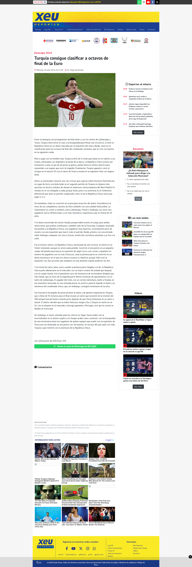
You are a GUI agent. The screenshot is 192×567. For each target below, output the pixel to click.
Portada (38, 29)
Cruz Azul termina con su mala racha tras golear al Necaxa (143, 225)
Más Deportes (109, 29)
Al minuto (151, 29)
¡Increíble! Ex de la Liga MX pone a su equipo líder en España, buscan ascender (143, 234)
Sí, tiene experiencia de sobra (138, 179)
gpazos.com (99, 554)
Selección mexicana (114, 553)
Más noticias (138, 132)
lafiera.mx (82, 554)
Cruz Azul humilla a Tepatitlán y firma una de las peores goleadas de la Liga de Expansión (141, 116)
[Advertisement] (74, 396)
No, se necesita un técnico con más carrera (138, 185)
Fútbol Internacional (74, 29)
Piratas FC (58, 29)
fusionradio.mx (71, 554)
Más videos (138, 387)
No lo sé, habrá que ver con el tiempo (138, 192)
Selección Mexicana (94, 29)
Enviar (138, 199)
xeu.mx (60, 554)
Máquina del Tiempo (140, 548)
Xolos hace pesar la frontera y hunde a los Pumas (142, 243)
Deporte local (131, 29)
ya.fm (90, 554)
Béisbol (120, 29)
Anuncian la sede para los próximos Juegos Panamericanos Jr (143, 252)
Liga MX (47, 29)
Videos (141, 29)
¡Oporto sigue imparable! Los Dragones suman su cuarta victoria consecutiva (139, 106)
